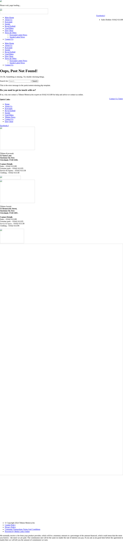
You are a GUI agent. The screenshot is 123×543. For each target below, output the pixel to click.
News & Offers (10, 33)
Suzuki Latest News (17, 37)
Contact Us (9, 39)
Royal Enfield (10, 26)
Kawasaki (8, 22)
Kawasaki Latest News (18, 35)
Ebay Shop (9, 31)
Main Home (9, 18)
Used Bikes (9, 28)
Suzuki (7, 24)
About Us (8, 20)
